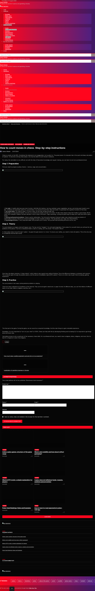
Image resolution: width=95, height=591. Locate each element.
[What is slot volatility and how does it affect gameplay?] (49, 438)
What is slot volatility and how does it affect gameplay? (49, 453)
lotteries (90, 581)
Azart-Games (3, 2)
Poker (36, 505)
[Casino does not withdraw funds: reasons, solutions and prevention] (49, 466)
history (20, 581)
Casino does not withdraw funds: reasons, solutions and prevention (48, 481)
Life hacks (18, 144)
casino (13, 581)
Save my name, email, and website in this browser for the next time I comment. (26, 417)
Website (4, 409)
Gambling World (5, 123)
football (83, 581)
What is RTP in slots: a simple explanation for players (17, 481)
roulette (60, 581)
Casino (37, 449)
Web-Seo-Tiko (33, 588)
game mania (68, 581)
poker (34, 581)
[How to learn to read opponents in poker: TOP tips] (49, 495)
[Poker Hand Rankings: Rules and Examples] (17, 495)
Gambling (27, 581)
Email (36, 402)
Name (4, 402)
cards (53, 581)
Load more (47, 516)
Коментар (5, 384)
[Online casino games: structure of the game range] (17, 438)
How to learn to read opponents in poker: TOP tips (48, 509)
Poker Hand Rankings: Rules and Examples (16, 508)
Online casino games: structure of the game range (17, 453)
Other (4, 449)
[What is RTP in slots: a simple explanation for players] (17, 466)
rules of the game (44, 581)
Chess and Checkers (15, 123)
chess (7, 342)
